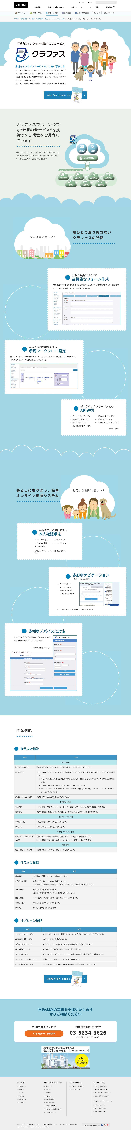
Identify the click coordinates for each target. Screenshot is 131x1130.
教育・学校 (37, 13)
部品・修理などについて (102, 1096)
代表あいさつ (22, 1086)
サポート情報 (99, 1083)
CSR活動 (21, 1096)
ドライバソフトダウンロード (103, 1093)
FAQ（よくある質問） (101, 1086)
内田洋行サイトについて (33, 1124)
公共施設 (67, 13)
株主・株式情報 (50, 1102)
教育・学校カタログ (100, 1108)
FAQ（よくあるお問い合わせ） (54, 1109)
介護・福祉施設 (83, 13)
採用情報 (109, 7)
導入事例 (97, 13)
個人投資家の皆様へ (51, 1105)
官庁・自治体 (53, 13)
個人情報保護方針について (50, 1124)
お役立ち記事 (109, 13)
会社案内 (21, 1089)
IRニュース (49, 1086)
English (90, 2)
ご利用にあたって (50, 1112)
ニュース (21, 1093)
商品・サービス (75, 1083)
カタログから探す (75, 1089)
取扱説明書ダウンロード (102, 1089)
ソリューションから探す (77, 1086)
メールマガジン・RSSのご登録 (68, 1124)
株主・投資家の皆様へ (53, 1083)
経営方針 (48, 1089)
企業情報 (20, 1083)
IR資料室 (48, 1093)
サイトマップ (81, 2)
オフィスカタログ (100, 1105)
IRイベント (49, 1096)
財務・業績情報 (50, 1099)
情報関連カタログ (100, 1111)
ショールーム (22, 1099)
